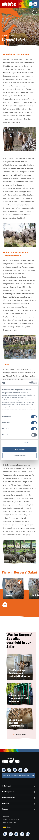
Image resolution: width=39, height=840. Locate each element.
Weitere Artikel (20, 734)
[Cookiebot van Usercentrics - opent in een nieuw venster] (28, 382)
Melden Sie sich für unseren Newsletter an (17, 776)
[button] (35, 4)
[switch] (34, 422)
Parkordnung (6, 816)
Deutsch (9, 827)
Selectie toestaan (20, 455)
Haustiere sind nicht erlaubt (11, 819)
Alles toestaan (19, 449)
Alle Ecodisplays (10, 35)
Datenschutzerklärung (9, 822)
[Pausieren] (34, 12)
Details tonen (28, 443)
